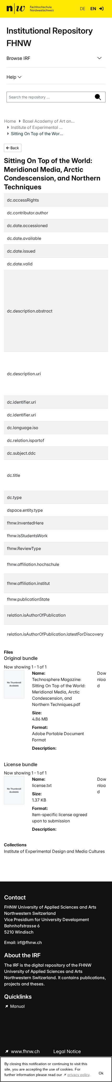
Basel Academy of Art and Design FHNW (49, 121)
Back (14, 148)
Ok (101, 1073)
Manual (17, 1006)
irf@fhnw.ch (29, 942)
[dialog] (56, 1069)
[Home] (30, 8)
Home (10, 121)
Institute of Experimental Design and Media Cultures (37, 127)
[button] (101, 8)
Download (101, 679)
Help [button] (12, 77)
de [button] (83, 8)
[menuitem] (56, 58)
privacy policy (78, 1075)
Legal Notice (67, 1051)
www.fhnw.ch (25, 1051)
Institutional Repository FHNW (50, 37)
